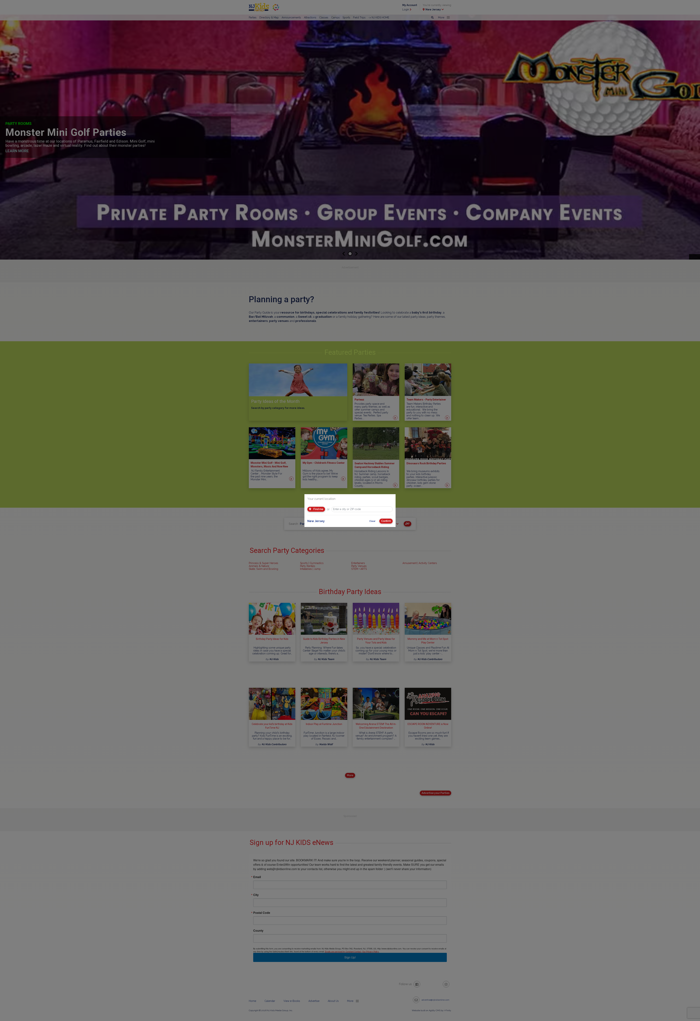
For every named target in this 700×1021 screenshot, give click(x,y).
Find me (318, 509)
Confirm (386, 521)
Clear (372, 521)
